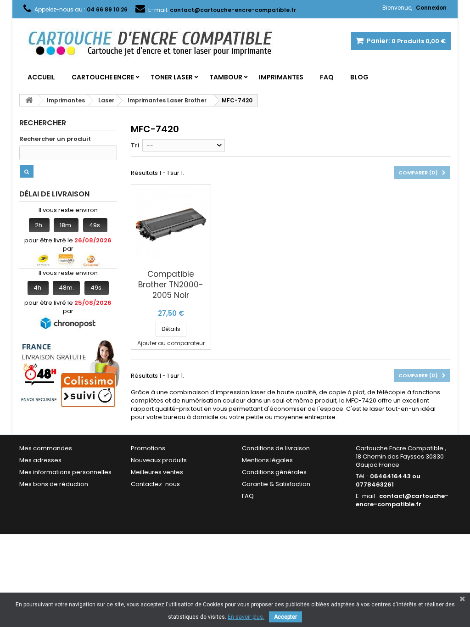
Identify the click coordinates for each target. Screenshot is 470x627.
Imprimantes (281, 77)
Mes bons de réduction (53, 484)
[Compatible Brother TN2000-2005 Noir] (171, 225)
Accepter (285, 617)
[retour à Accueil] (29, 100)
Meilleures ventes (157, 472)
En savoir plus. (246, 617)
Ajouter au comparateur (171, 343)
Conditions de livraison (276, 448)
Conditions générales (274, 472)
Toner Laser (172, 77)
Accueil (41, 77)
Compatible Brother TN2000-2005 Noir (170, 285)
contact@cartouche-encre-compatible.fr (402, 500)
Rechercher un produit (55, 139)
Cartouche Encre (103, 77)
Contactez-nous (155, 484)
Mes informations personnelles (65, 472)
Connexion (431, 7)
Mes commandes (45, 448)
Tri (135, 145)
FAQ (327, 77)
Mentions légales (267, 460)
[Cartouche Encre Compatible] (157, 44)
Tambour (225, 77)
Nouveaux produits (159, 460)
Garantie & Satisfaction (276, 484)
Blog (359, 77)
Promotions (148, 448)
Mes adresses (40, 460)
